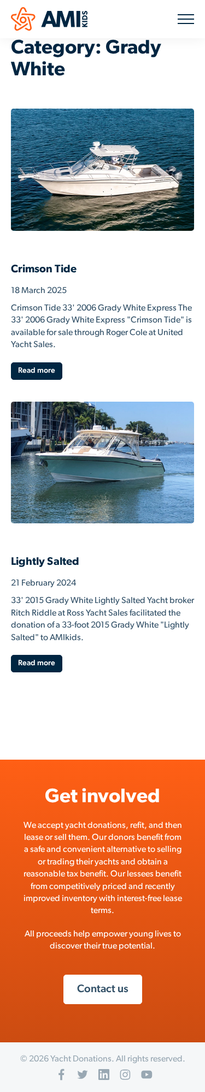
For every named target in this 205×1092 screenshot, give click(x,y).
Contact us (102, 989)
